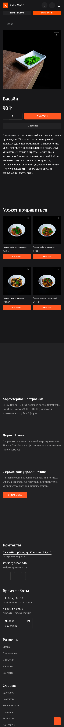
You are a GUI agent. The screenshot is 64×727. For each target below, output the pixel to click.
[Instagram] (29, 576)
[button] (60, 5)
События (8, 659)
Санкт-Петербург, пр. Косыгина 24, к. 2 (27, 552)
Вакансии (8, 699)
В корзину (42, 116)
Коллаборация (11, 705)
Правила (8, 712)
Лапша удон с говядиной (45, 298)
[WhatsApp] (18, 576)
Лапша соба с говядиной (14, 247)
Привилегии (10, 653)
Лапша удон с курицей (13, 298)
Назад (9, 23)
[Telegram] (7, 576)
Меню (6, 646)
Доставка (8, 692)
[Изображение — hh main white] (13, 5)
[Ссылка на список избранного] (44, 5)
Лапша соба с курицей (43, 247)
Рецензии (8, 718)
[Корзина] (52, 5)
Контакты (9, 724)
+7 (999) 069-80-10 (15, 563)
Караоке (8, 666)
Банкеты (8, 672)
